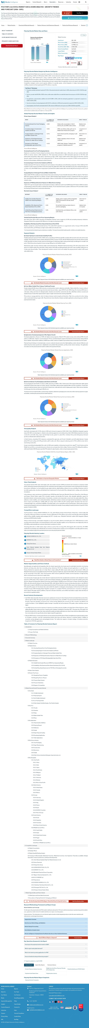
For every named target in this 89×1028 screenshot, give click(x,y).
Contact (75, 2)
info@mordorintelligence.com (36, 1004)
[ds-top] (75, 18)
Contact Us (17, 1007)
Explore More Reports (40, 965)
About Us (3, 992)
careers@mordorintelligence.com (56, 995)
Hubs (15, 1010)
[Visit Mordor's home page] (9, 2)
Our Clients (4, 995)
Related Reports (28, 965)
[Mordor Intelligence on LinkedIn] (50, 1002)
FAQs (15, 1001)
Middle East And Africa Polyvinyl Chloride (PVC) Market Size (55, 969)
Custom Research (37, 2)
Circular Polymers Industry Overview (33, 969)
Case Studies (17, 1004)
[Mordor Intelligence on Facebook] (53, 1002)
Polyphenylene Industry (51, 973)
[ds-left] (12, 46)
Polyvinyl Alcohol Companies (32, 980)
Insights (3, 1004)
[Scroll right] (87, 25)
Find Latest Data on (51, 965)
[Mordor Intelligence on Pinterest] (59, 1002)
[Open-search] (86, 2)
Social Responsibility (19, 998)
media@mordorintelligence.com (37, 1010)
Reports (28, 2)
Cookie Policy (17, 1016)
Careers (3, 1013)
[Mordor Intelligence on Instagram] (61, 1002)
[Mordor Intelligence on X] (56, 1002)
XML (2, 1019)
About (45, 2)
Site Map (16, 1019)
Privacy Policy (4, 1016)
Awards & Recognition (6, 1001)
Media (2, 998)
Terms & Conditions (19, 1013)
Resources (61, 2)
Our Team (16, 992)
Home (2, 988)
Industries (68, 2)
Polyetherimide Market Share (31, 973)
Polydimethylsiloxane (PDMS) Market (76, 969)
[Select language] (79, 2)
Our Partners (17, 995)
